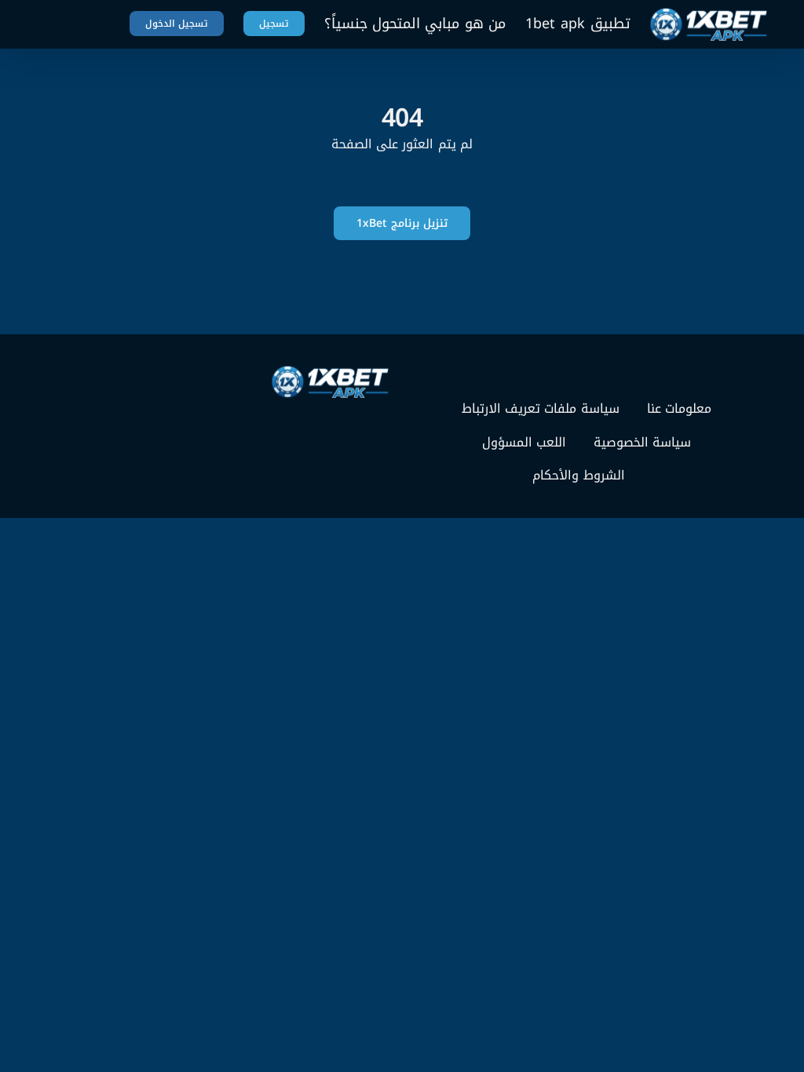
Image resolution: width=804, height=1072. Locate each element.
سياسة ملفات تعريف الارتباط (540, 409)
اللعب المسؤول (524, 443)
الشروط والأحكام (578, 476)
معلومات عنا (679, 409)
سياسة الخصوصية (642, 443)
